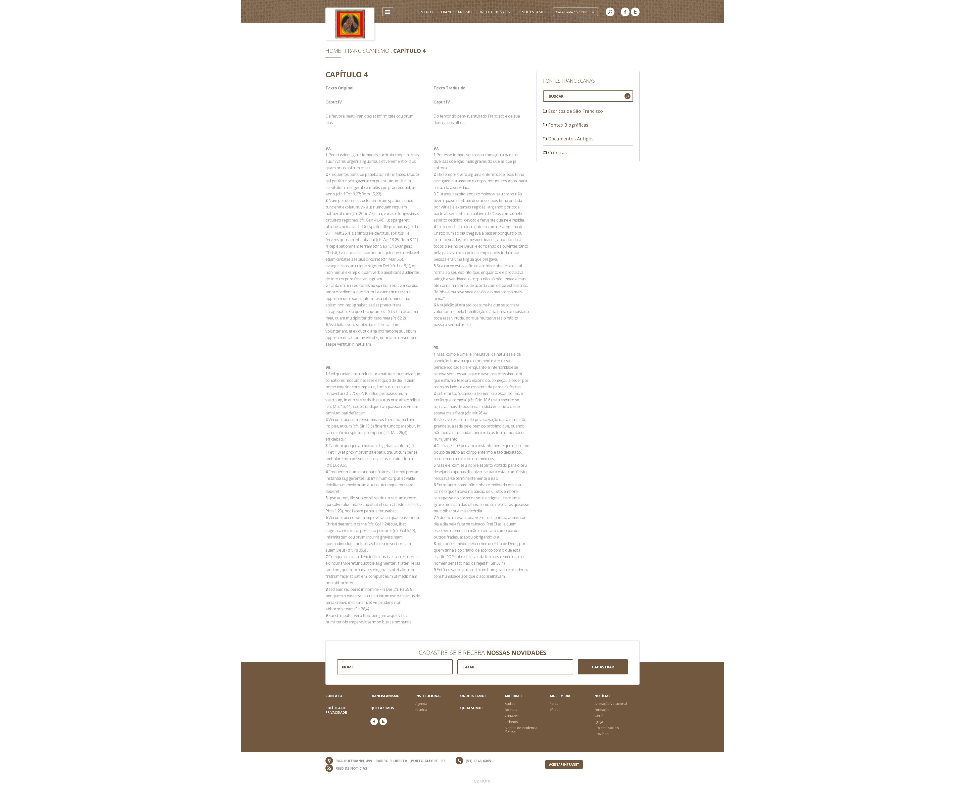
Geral (599, 715)
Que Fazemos (382, 708)
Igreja (599, 721)
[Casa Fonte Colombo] (349, 24)
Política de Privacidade (336, 710)
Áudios (510, 703)
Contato (333, 696)
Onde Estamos (473, 696)
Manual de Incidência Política (521, 729)
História (421, 709)
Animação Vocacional (611, 703)
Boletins (511, 709)
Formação (602, 709)
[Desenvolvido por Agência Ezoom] (482, 781)
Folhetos (511, 721)
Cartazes (512, 715)
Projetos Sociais (607, 727)
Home (333, 50)
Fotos (554, 703)
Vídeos (555, 709)
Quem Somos (472, 708)
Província (602, 733)
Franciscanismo (367, 50)
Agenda (421, 703)
